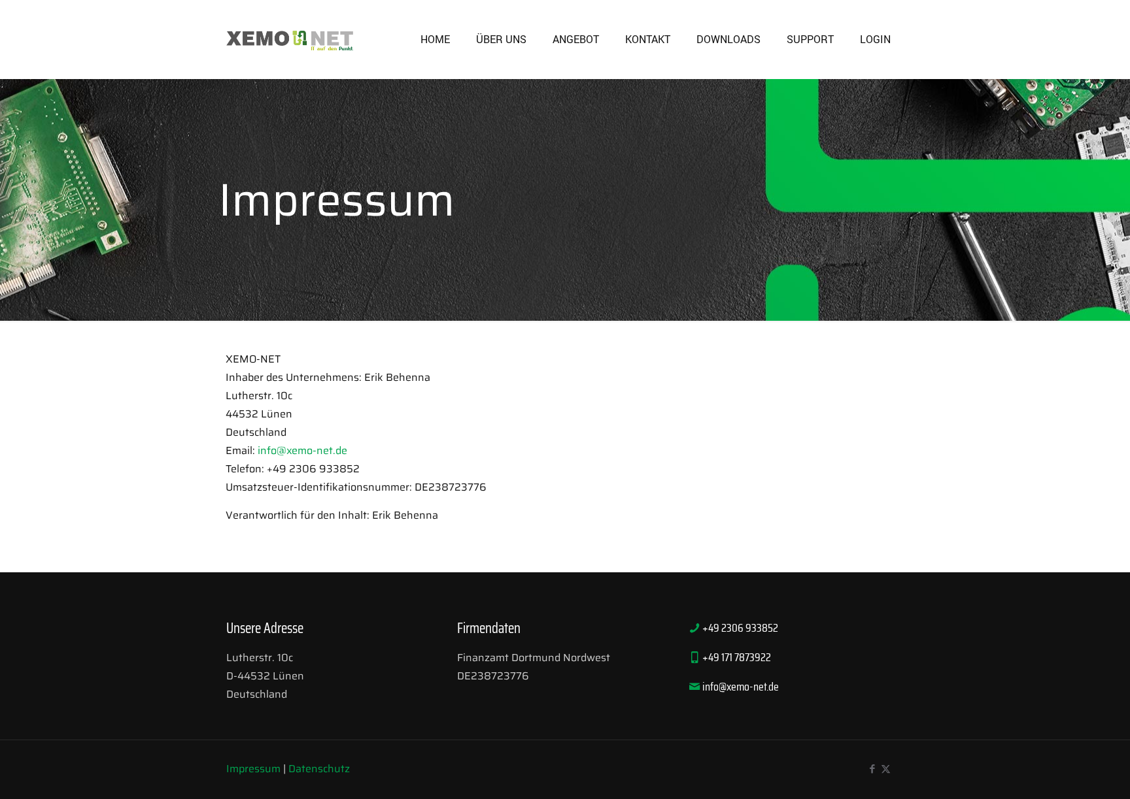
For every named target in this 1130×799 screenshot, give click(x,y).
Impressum (253, 768)
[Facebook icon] (872, 769)
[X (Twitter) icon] (886, 769)
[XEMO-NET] (290, 39)
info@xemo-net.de (302, 450)
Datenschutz (319, 768)
